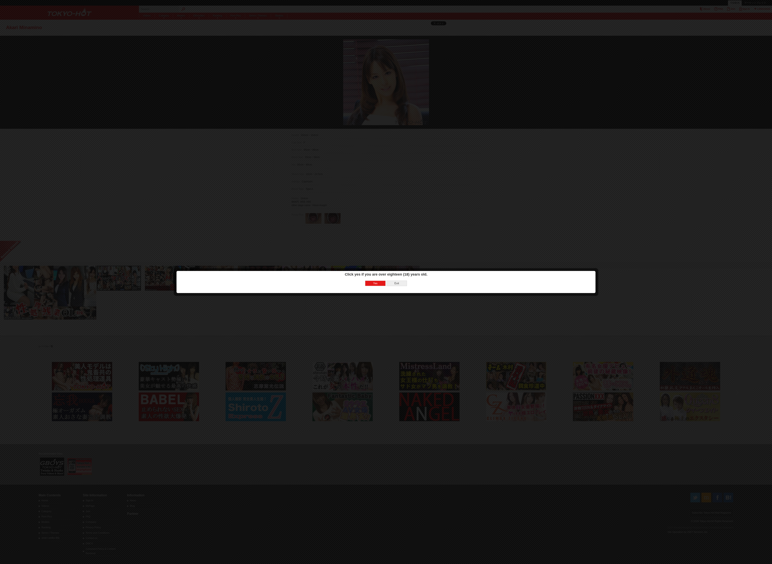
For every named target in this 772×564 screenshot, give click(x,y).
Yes (375, 283)
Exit (396, 283)
